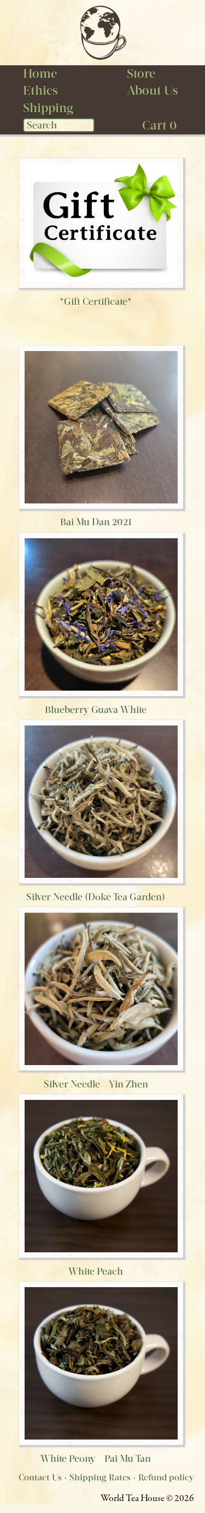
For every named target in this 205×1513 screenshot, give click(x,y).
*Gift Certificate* (96, 301)
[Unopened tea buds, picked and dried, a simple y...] (101, 801)
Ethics (40, 90)
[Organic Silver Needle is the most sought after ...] (101, 988)
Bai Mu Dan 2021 (96, 522)
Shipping (48, 107)
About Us (152, 90)
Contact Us (40, 1477)
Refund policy (166, 1477)
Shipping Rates (100, 1477)
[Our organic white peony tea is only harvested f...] (101, 1362)
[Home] (102, 32)
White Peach (95, 1271)
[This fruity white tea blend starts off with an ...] (101, 613)
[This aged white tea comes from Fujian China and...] (101, 426)
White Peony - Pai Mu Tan (95, 1459)
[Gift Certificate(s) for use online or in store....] (101, 222)
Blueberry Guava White (96, 710)
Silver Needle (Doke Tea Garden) (95, 897)
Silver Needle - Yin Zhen (96, 1084)
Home (40, 73)
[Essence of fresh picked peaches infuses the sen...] (101, 1175)
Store (141, 73)
